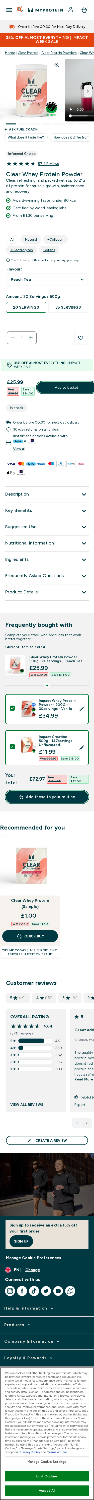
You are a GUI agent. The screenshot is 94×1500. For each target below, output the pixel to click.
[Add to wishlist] (80, 338)
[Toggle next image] (88, 91)
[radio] (26, 307)
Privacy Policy (30, 1452)
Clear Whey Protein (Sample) (30, 903)
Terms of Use (57, 1452)
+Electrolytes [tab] (21, 250)
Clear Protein (28, 53)
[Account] (71, 10)
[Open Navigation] (9, 10)
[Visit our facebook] (22, 1291)
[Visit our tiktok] (34, 1291)
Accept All (47, 1490)
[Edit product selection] (81, 709)
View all (19, 449)
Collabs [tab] (49, 250)
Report (79, 1105)
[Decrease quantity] (12, 338)
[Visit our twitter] (46, 1291)
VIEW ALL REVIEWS (26, 1105)
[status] (21, 338)
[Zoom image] (57, 65)
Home (10, 53)
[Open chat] (70, 1291)
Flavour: (14, 269)
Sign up (21, 1241)
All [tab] (12, 239)
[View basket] (84, 10)
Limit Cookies (47, 1476)
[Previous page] (77, 1123)
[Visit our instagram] (10, 1291)
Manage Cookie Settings (47, 1462)
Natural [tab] (31, 239)
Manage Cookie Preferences (33, 1258)
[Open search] (20, 10)
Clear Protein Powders (59, 53)
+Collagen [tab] (55, 239)
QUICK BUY (34, 936)
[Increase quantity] (30, 338)
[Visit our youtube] (58, 1291)
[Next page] (87, 1123)
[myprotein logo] (45, 10)
